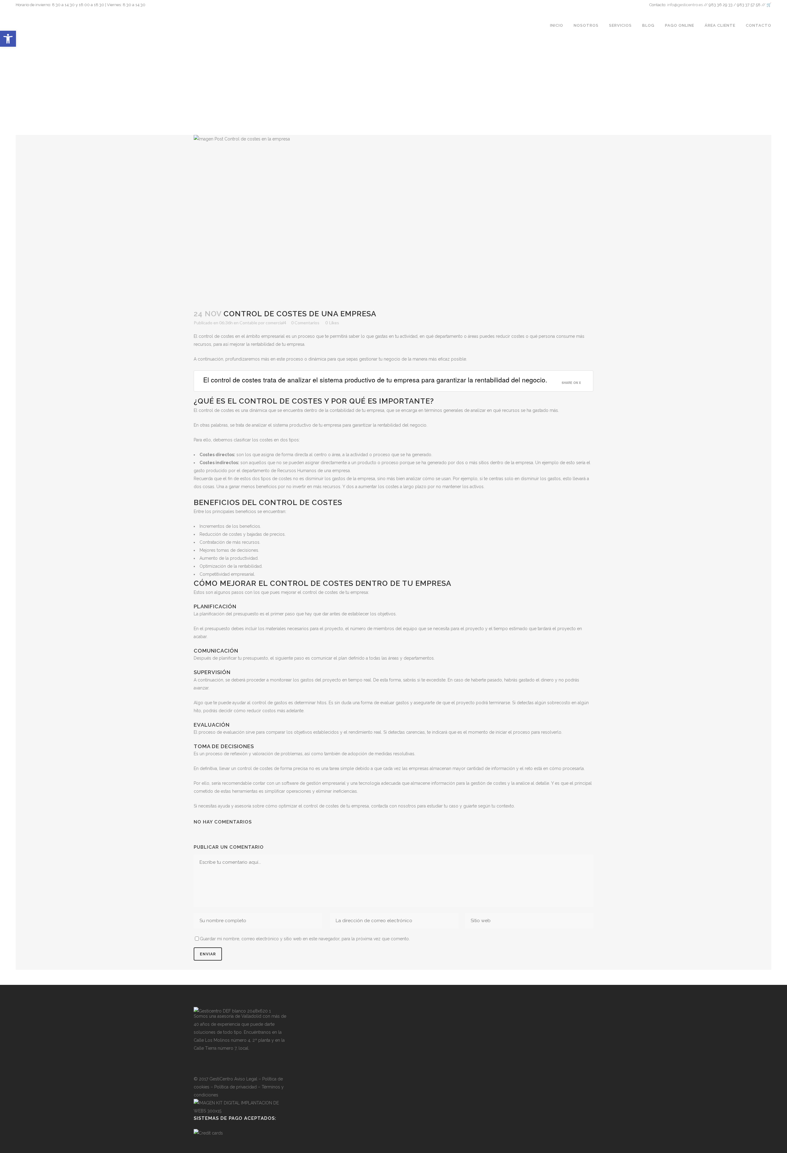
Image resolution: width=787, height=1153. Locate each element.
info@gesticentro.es (685, 4)
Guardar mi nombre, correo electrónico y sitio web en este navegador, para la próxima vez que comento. (305, 938)
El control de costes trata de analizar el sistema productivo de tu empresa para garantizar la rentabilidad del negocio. (375, 379)
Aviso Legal (245, 1078)
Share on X (571, 383)
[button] (8, 39)
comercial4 (276, 322)
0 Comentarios (305, 322)
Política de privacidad (235, 1086)
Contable (248, 322)
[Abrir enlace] (198, 1063)
